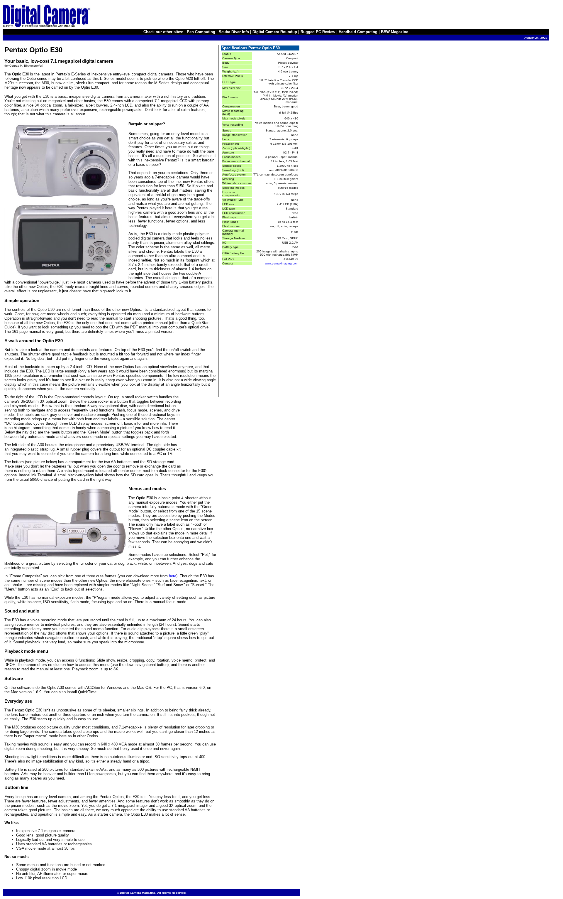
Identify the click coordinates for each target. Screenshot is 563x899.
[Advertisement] (442, 15)
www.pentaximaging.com (281, 263)
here (172, 576)
